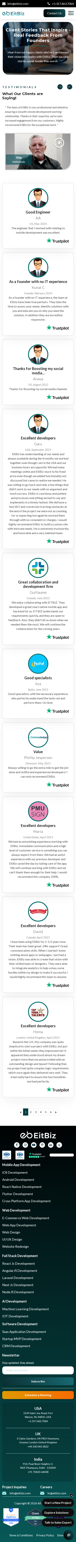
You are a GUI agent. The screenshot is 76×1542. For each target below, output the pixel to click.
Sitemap (62, 1535)
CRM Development (16, 1346)
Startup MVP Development (22, 1339)
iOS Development (15, 1172)
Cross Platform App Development (26, 1201)
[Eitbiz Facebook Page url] (17, 1144)
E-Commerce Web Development (25, 1218)
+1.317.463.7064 (63, 3)
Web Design (11, 1232)
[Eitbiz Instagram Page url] (25, 1144)
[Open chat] (68, 1535)
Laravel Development (17, 1278)
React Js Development (18, 1263)
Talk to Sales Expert (58, 1522)
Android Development (18, 1180)
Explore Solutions (56, 1512)
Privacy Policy (45, 1535)
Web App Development (19, 1225)
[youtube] (33, 1144)
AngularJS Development (19, 1271)
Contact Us (54, 13)
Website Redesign (15, 1246)
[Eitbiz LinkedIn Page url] (50, 1144)
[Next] (68, 87)
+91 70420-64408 (38, 1471)
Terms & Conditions (21, 1535)
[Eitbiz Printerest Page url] (42, 1144)
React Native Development (22, 1187)
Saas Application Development (24, 1332)
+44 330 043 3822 (38, 1446)
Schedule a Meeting (38, 1395)
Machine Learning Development (25, 1309)
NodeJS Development (18, 1292)
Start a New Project (57, 1502)
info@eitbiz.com (17, 3)
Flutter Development (17, 1194)
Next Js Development (17, 1285)
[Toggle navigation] (71, 13)
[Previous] (61, 87)
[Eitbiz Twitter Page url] (59, 1144)
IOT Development (15, 1316)
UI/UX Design (12, 1239)
